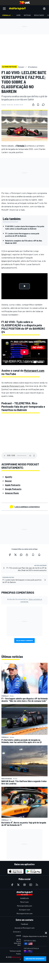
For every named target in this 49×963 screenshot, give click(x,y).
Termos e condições (17, 951)
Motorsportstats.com (24, 913)
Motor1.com (24, 902)
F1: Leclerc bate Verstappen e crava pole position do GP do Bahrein (22, 234)
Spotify (8, 477)
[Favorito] (38, 104)
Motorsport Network (20, 957)
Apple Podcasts (12, 485)
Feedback (24, 924)
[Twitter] (15, 554)
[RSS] (36, 884)
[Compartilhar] (33, 104)
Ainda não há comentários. (24, 600)
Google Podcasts (13, 489)
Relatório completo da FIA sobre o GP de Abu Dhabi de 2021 (23, 241)
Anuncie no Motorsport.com (24, 928)
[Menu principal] (4, 8)
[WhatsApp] (21, 554)
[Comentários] (44, 104)
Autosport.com (24, 910)
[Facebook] (9, 554)
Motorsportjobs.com (24, 906)
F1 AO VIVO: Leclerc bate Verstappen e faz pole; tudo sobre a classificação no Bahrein (24, 227)
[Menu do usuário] (44, 8)
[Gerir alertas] (39, 554)
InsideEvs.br (24, 898)
